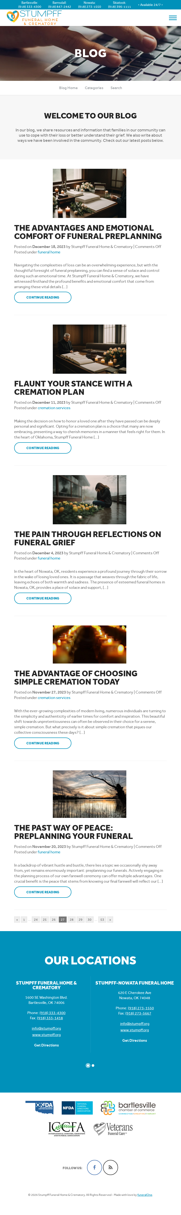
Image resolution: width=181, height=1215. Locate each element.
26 (54, 919)
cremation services (54, 407)
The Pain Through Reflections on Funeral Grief (87, 538)
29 (80, 919)
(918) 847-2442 (59, 7)
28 (72, 919)
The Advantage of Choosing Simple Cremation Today (75, 678)
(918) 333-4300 (29, 7)
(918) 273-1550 (89, 7)
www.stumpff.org (46, 1035)
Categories (94, 88)
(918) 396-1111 (119, 7)
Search (116, 88)
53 (102, 919)
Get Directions (46, 1045)
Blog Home (68, 88)
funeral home (49, 252)
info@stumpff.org (46, 1028)
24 (36, 919)
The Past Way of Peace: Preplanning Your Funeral (73, 832)
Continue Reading (42, 297)
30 (89, 919)
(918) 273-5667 (138, 1013)
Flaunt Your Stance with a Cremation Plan (73, 388)
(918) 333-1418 (50, 1018)
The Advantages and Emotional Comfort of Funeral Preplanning (88, 232)
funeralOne (144, 1195)
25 (45, 919)
